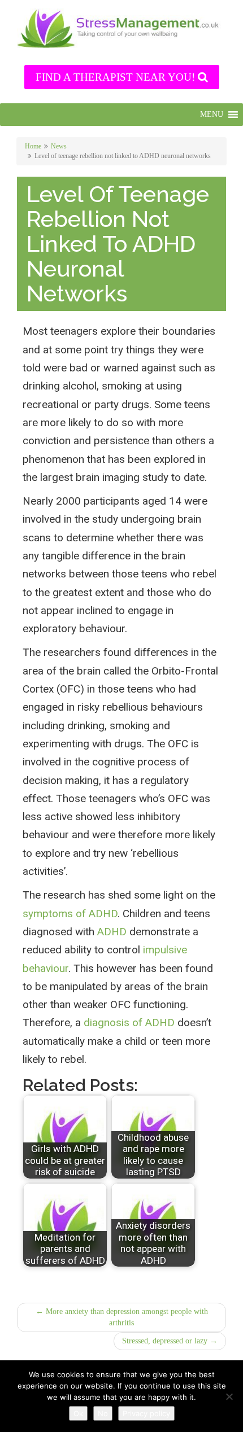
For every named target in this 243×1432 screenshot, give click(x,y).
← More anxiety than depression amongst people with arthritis (122, 1317)
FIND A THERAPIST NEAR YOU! (117, 77)
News (59, 146)
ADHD (112, 931)
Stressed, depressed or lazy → (170, 1341)
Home (33, 146)
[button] (211, 114)
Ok (78, 1413)
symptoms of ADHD (70, 913)
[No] (229, 1396)
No (103, 1413)
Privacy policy (146, 1413)
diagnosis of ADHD (129, 1022)
